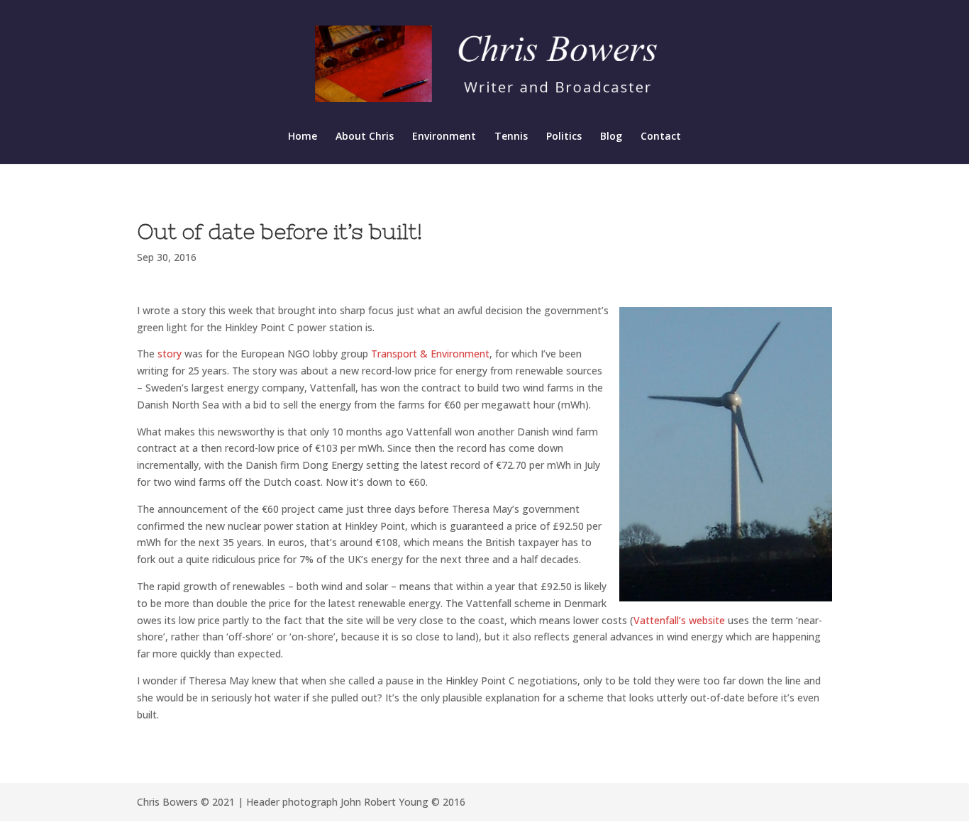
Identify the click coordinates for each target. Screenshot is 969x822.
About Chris (365, 137)
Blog (611, 137)
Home (302, 137)
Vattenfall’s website (679, 620)
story (170, 353)
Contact (661, 137)
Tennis (511, 137)
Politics (564, 137)
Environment (444, 137)
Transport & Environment (430, 353)
